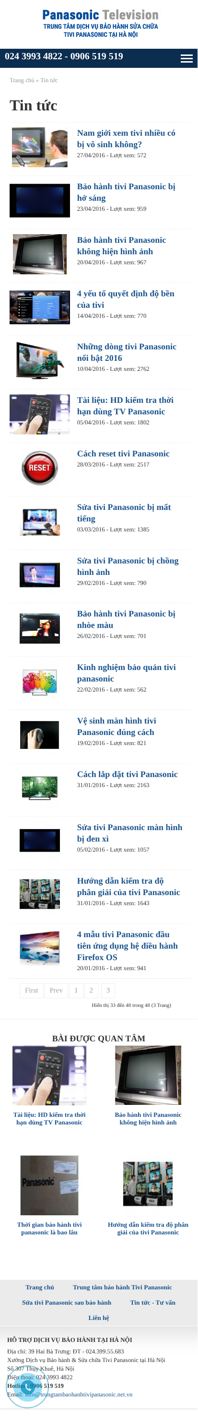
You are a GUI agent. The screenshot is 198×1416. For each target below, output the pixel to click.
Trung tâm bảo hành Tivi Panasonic (122, 1287)
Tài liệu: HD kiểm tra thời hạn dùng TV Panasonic (49, 1118)
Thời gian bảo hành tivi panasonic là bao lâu (49, 1228)
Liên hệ (98, 1317)
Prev (56, 990)
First (31, 990)
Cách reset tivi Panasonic (123, 453)
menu (187, 58)
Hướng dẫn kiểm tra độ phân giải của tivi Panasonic (148, 1228)
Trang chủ (22, 80)
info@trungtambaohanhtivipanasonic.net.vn (78, 1394)
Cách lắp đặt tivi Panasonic (127, 774)
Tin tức (49, 80)
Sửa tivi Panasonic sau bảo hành (66, 1302)
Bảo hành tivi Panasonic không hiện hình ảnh (148, 1118)
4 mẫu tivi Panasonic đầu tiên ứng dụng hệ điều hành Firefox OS (127, 946)
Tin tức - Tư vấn (152, 1302)
